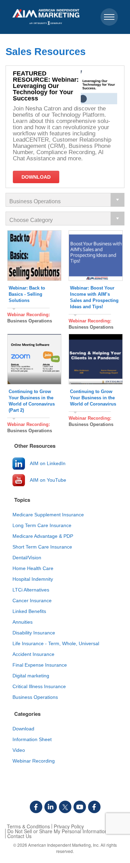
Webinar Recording (33, 761)
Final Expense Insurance (39, 665)
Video (18, 750)
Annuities (22, 622)
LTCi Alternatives (30, 590)
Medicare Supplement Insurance (48, 514)
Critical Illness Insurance (39, 686)
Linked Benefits (29, 611)
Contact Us (19, 836)
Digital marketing (30, 675)
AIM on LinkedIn (48, 463)
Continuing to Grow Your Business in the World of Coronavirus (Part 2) (32, 401)
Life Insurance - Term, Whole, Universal (55, 643)
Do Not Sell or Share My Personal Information (57, 831)
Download (23, 728)
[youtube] (79, 807)
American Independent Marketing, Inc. (63, 845)
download (36, 177)
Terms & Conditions (28, 826)
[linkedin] (50, 807)
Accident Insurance (33, 654)
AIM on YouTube (48, 480)
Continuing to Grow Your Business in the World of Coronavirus (93, 398)
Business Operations (29, 320)
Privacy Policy (69, 826)
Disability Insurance (33, 632)
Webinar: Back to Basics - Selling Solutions (27, 294)
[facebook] (36, 807)
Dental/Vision (26, 557)
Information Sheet (32, 739)
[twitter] (65, 807)
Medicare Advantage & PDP (42, 536)
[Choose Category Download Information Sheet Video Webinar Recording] (65, 218)
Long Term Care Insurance (41, 525)
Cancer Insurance (32, 600)
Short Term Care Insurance (42, 547)
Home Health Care (32, 568)
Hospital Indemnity (32, 579)
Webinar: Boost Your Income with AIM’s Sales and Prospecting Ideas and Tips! (94, 297)
